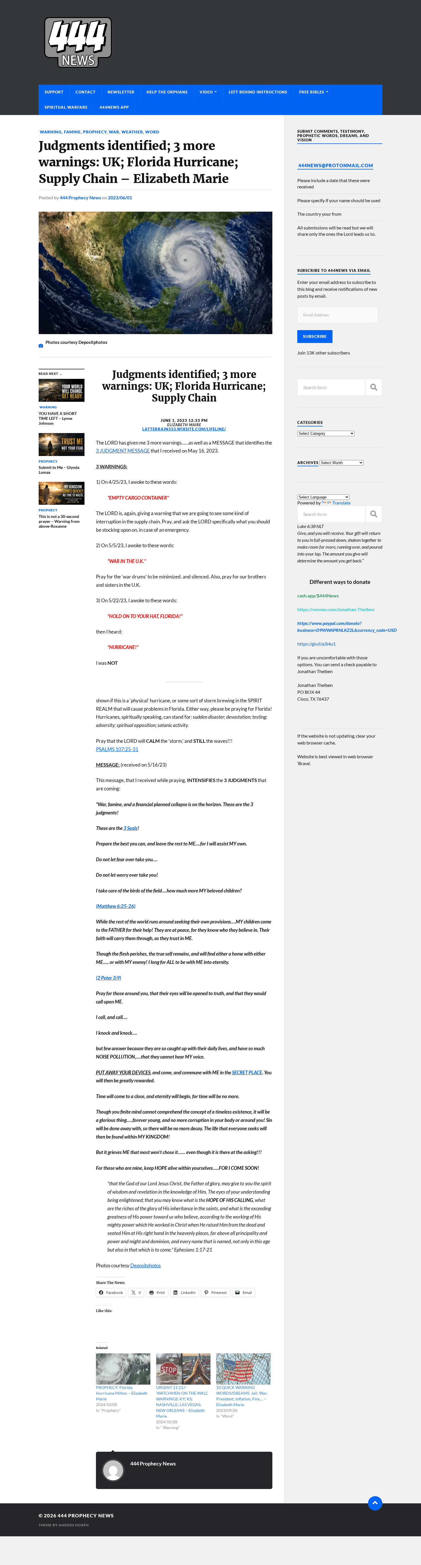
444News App (114, 107)
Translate (341, 502)
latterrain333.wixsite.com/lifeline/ (184, 429)
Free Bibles (311, 92)
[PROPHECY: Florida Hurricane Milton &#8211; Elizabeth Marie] (123, 1369)
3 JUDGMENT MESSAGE (123, 451)
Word (152, 131)
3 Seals (130, 828)
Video (206, 92)
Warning (50, 131)
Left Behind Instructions (258, 92)
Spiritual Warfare (66, 107)
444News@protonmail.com (335, 165)
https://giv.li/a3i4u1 (316, 643)
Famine (72, 131)
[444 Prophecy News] (210, 42)
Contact (86, 92)
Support (54, 92)
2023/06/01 (120, 197)
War (114, 131)
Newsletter (121, 92)
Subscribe (315, 336)
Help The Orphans (167, 92)
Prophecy (95, 131)
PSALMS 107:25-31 (117, 749)
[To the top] (375, 1503)
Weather (132, 131)
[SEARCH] (373, 387)
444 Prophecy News (80, 197)
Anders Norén (74, 1525)
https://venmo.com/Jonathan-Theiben (335, 609)
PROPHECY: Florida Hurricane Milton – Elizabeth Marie (121, 1393)
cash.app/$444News (318, 595)
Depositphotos (145, 1265)
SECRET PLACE (247, 1072)
